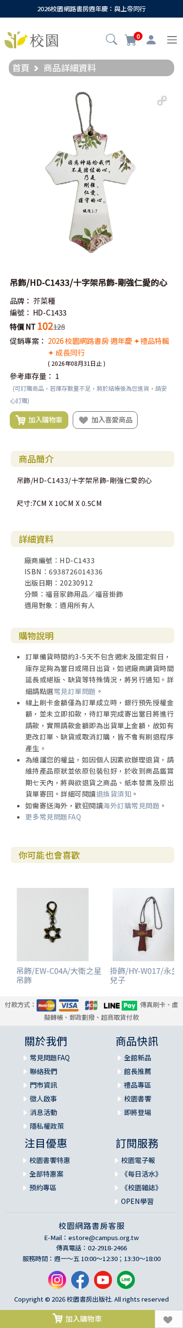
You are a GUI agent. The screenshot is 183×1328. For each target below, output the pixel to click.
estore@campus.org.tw (103, 1237)
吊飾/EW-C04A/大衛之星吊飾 (59, 975)
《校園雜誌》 (141, 1187)
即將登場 (137, 1112)
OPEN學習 (137, 1201)
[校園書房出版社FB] (80, 1283)
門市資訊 (43, 1085)
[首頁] (31, 38)
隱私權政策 (47, 1126)
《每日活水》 (141, 1174)
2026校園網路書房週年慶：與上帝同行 (91, 8)
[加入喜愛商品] (169, 1319)
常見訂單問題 (75, 691)
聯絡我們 (43, 1071)
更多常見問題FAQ (53, 817)
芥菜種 (44, 300)
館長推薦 (137, 1071)
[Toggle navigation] (172, 39)
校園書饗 (137, 1098)
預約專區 (43, 1187)
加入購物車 (43, 419)
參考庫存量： (32, 376)
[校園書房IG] (57, 1283)
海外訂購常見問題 (131, 805)
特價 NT (23, 326)
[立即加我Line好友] (126, 1283)
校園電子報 (138, 1160)
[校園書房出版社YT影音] (103, 1283)
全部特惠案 (46, 1174)
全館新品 (137, 1057)
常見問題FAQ (50, 1057)
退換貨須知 (114, 794)
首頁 (21, 67)
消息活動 (43, 1112)
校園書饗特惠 (49, 1160)
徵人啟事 (43, 1098)
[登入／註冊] (151, 40)
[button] (111, 40)
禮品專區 (137, 1085)
